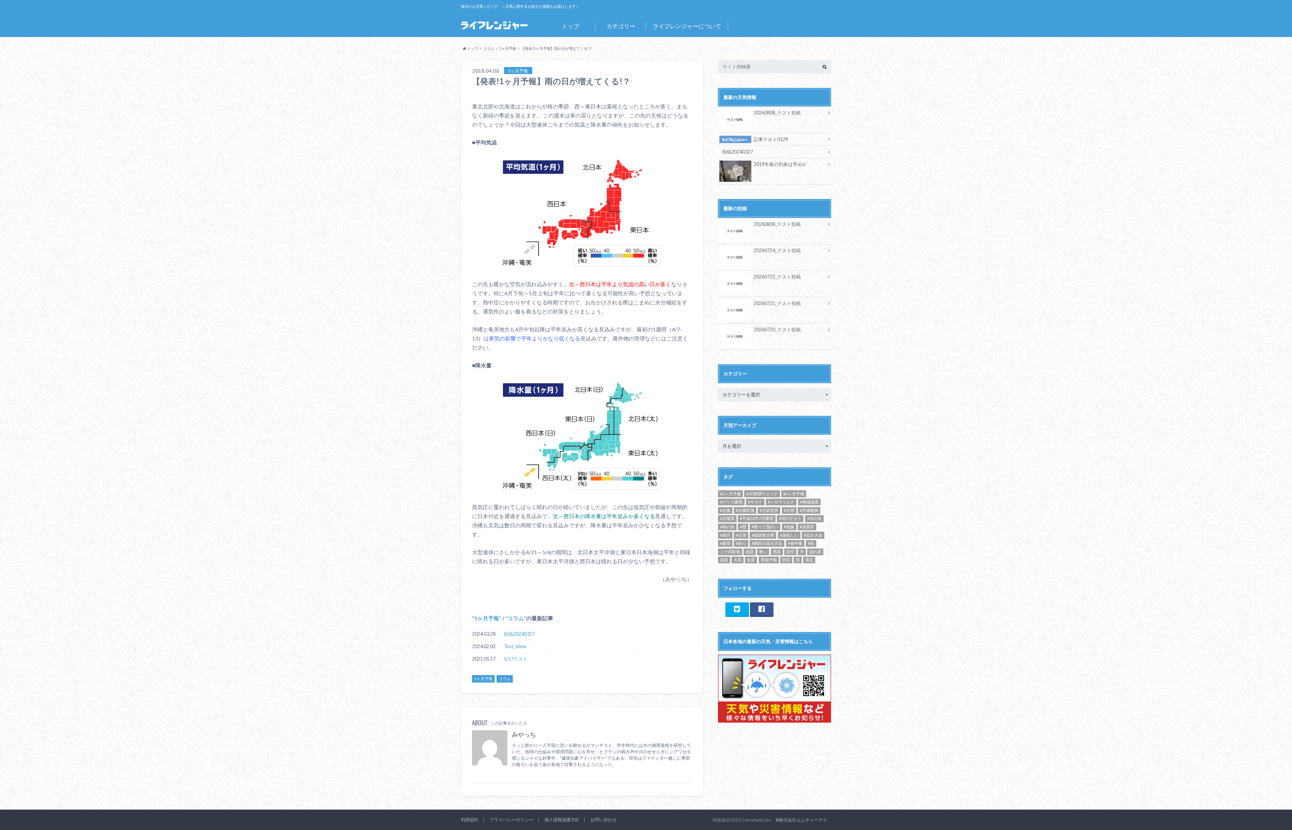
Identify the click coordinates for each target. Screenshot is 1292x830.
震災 (809, 559)
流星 (724, 559)
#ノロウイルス (781, 501)
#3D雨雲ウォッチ (762, 493)
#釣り (741, 543)
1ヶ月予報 (486, 618)
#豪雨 (725, 543)
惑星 (777, 551)
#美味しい (789, 535)
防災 (786, 559)
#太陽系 (727, 518)
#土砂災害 (769, 510)
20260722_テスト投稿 (777, 276)
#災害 (741, 535)
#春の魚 (727, 526)
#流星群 (807, 526)
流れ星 (815, 551)
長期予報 (769, 559)
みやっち (524, 734)
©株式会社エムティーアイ (801, 820)
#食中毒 (795, 543)
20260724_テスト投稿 (777, 250)
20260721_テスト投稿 (777, 303)
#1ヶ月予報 (730, 493)
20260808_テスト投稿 (777, 112)
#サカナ (755, 501)
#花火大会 (813, 535)
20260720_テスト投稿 (777, 329)
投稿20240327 (519, 634)
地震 (750, 551)
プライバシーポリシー (511, 819)
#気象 (789, 526)
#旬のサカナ (790, 518)
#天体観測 (809, 510)
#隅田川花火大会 (767, 543)
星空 (790, 551)
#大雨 (789, 510)
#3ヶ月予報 (793, 493)
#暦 (743, 526)
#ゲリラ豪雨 (731, 501)
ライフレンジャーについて (687, 26)
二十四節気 (730, 551)
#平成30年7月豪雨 (757, 518)
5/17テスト (516, 659)
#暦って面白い (765, 526)
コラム (516, 618)
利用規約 (469, 819)
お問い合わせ (603, 819)
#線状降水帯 (763, 535)
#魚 (811, 543)
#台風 (725, 510)
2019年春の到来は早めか (780, 164)
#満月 (725, 535)
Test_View (515, 646)
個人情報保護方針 (561, 819)
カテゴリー (621, 26)
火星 (737, 559)
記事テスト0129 (771, 139)
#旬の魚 (814, 518)
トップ (570, 26)
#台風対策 (745, 510)
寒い (763, 551)
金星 (751, 559)
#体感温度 (809, 501)
